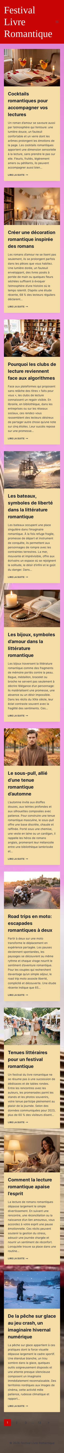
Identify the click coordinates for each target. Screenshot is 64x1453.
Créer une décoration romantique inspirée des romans (31, 239)
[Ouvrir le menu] (57, 21)
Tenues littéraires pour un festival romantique (27, 1059)
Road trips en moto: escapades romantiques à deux (30, 923)
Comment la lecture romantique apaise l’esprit (30, 1186)
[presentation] (32, 67)
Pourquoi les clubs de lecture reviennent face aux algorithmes (32, 371)
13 (39, 1422)
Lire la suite (18, 175)
